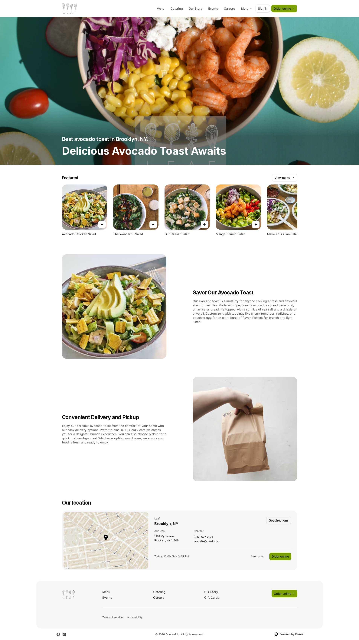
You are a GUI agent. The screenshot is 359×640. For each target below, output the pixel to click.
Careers (229, 8)
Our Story (195, 8)
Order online (280, 556)
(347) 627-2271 (203, 537)
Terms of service (112, 617)
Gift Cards (211, 597)
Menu (161, 8)
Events (213, 8)
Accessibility (134, 617)
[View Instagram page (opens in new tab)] (64, 634)
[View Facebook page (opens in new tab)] (58, 634)
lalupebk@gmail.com (206, 541)
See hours (257, 556)
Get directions (279, 520)
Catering (177, 8)
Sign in (263, 8)
